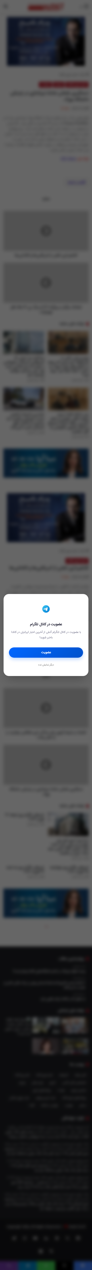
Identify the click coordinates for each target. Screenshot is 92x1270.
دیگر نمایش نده (46, 665)
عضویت (46, 652)
